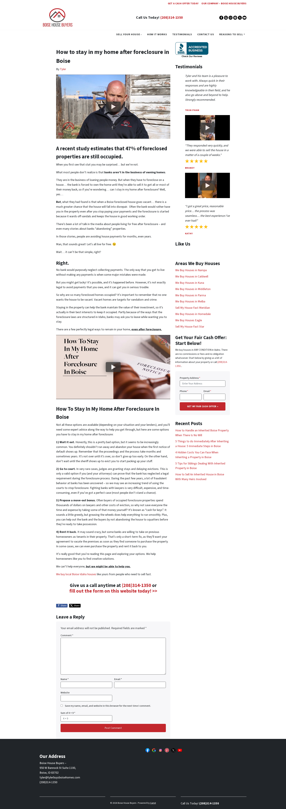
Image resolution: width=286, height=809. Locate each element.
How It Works (157, 34)
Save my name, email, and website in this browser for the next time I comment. (108, 706)
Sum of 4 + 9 (68, 713)
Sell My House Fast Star (189, 327)
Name (65, 679)
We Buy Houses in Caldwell (191, 276)
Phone (184, 391)
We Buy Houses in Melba (190, 301)
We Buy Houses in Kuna (189, 283)
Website (65, 692)
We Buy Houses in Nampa (191, 270)
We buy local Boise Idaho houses (76, 574)
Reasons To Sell (231, 34)
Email (118, 679)
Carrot (153, 803)
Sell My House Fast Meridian (192, 308)
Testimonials (182, 34)
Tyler (63, 69)
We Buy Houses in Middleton (193, 289)
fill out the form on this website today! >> (113, 591)
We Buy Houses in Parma (190, 295)
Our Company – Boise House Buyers (223, 3)
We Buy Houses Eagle (188, 320)
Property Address (190, 378)
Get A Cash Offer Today (183, 3)
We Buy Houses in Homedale (193, 314)
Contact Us (205, 34)
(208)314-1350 (171, 17)
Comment (67, 635)
